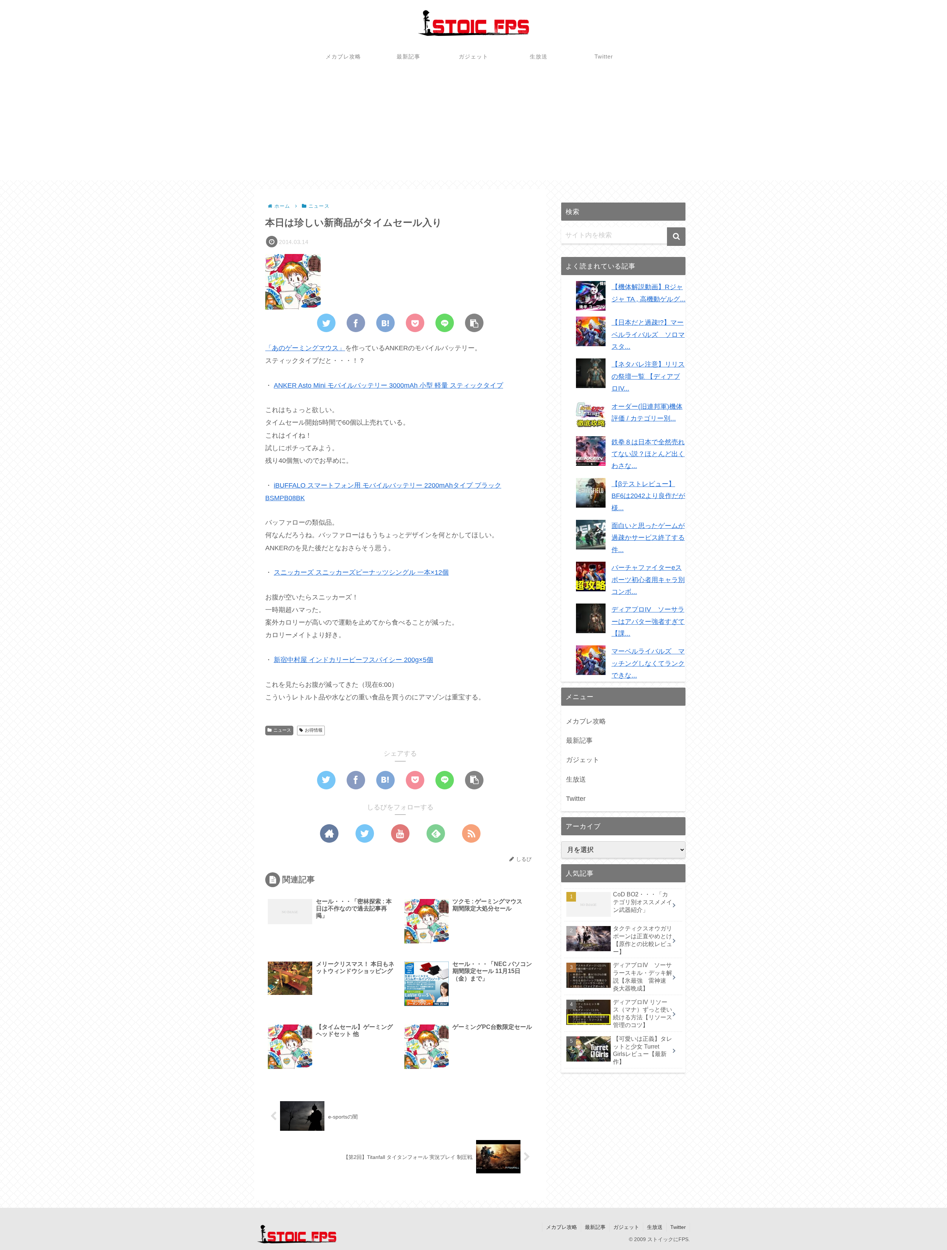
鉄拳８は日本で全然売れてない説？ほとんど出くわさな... (648, 454)
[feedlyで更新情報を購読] (436, 833)
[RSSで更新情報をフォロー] (471, 833)
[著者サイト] (329, 833)
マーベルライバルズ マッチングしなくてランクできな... (648, 663)
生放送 (576, 779)
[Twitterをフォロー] (364, 833)
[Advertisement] (473, 128)
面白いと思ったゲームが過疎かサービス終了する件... (648, 538)
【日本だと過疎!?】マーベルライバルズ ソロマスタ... (648, 334)
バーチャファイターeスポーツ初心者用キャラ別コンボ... (648, 579)
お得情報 (314, 730)
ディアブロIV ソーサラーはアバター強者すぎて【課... (648, 621)
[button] (676, 236)
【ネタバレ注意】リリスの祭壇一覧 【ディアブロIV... (648, 376)
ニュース (282, 730)
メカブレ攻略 (586, 721)
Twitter (576, 798)
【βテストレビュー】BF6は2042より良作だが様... (648, 496)
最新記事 (579, 740)
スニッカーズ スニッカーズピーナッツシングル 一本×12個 (361, 572)
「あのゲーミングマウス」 (305, 348)
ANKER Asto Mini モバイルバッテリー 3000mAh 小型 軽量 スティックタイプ (388, 385)
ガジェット (582, 759)
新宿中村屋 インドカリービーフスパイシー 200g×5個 (353, 660)
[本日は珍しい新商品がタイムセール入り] (385, 323)
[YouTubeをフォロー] (400, 833)
